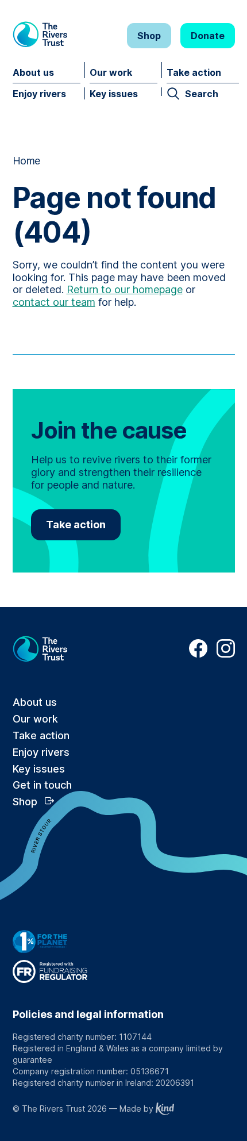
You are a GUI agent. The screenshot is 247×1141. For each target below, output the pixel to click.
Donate (208, 35)
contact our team (54, 302)
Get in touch (42, 785)
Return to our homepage (125, 289)
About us (33, 72)
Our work (111, 72)
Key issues (114, 93)
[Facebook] (198, 654)
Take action (194, 72)
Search (201, 93)
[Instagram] (226, 654)
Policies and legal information (88, 1014)
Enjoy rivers (39, 93)
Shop (149, 35)
